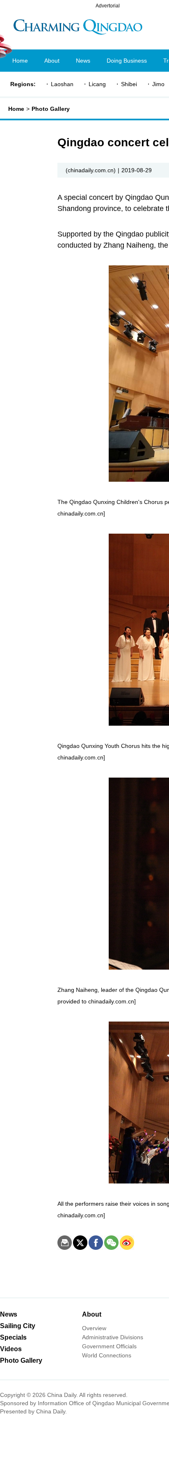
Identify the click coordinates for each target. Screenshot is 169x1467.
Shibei (129, 84)
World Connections (106, 1355)
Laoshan (62, 84)
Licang (97, 84)
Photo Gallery (51, 108)
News (8, 1314)
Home (16, 108)
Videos (11, 1348)
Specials (13, 1337)
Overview (94, 1328)
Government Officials (109, 1346)
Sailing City (17, 1325)
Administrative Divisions (112, 1337)
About (91, 1314)
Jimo (158, 84)
